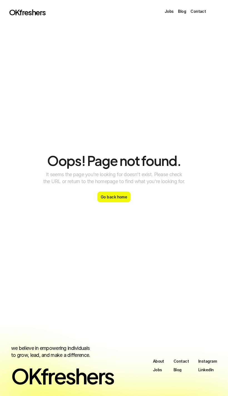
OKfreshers (27, 12)
